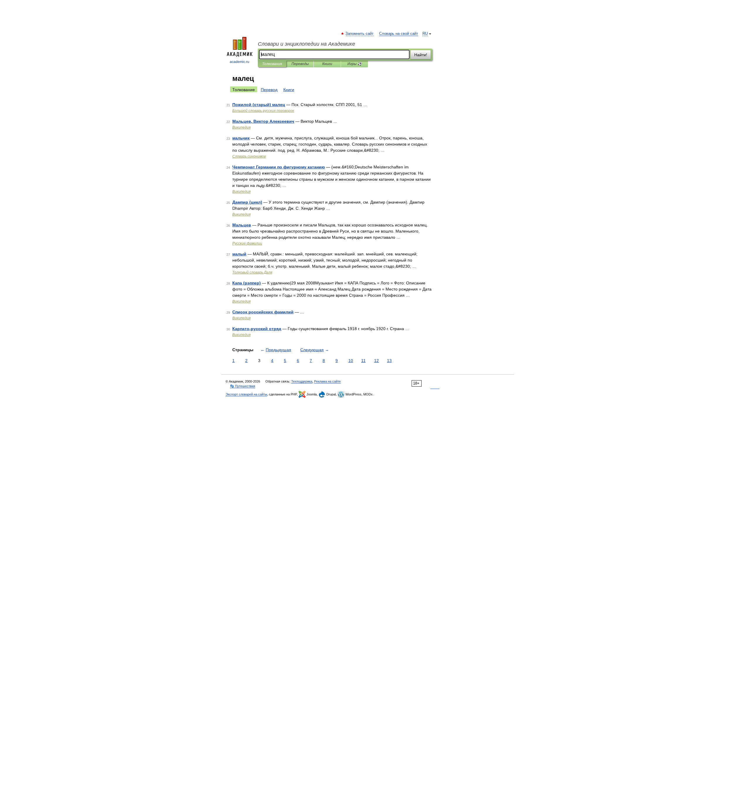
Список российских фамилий (263, 312)
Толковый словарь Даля (252, 272)
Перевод (269, 89)
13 (389, 360)
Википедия (241, 127)
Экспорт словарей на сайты (246, 394)
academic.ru (239, 62)
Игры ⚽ (354, 64)
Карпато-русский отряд (256, 328)
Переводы (300, 64)
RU (425, 34)
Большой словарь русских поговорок (263, 111)
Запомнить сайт (360, 34)
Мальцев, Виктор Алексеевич (263, 121)
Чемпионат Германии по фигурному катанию (278, 167)
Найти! (420, 54)
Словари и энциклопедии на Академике (306, 44)
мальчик (241, 138)
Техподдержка (301, 381)
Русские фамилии (247, 243)
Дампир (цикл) (247, 202)
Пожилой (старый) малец (258, 104)
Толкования (272, 64)
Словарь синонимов (249, 156)
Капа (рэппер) (246, 283)
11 (363, 360)
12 (376, 360)
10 (350, 360)
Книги (327, 64)
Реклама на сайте (327, 381)
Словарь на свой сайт (398, 34)
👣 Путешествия (242, 386)
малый (239, 254)
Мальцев (241, 225)
